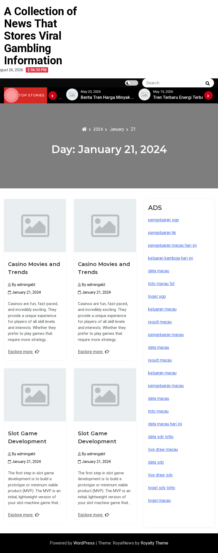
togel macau (159, 500)
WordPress (84, 543)
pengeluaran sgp (163, 219)
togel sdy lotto (161, 487)
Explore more (21, 351)
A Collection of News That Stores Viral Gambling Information (40, 36)
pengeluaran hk (162, 232)
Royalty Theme (154, 543)
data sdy (156, 462)
